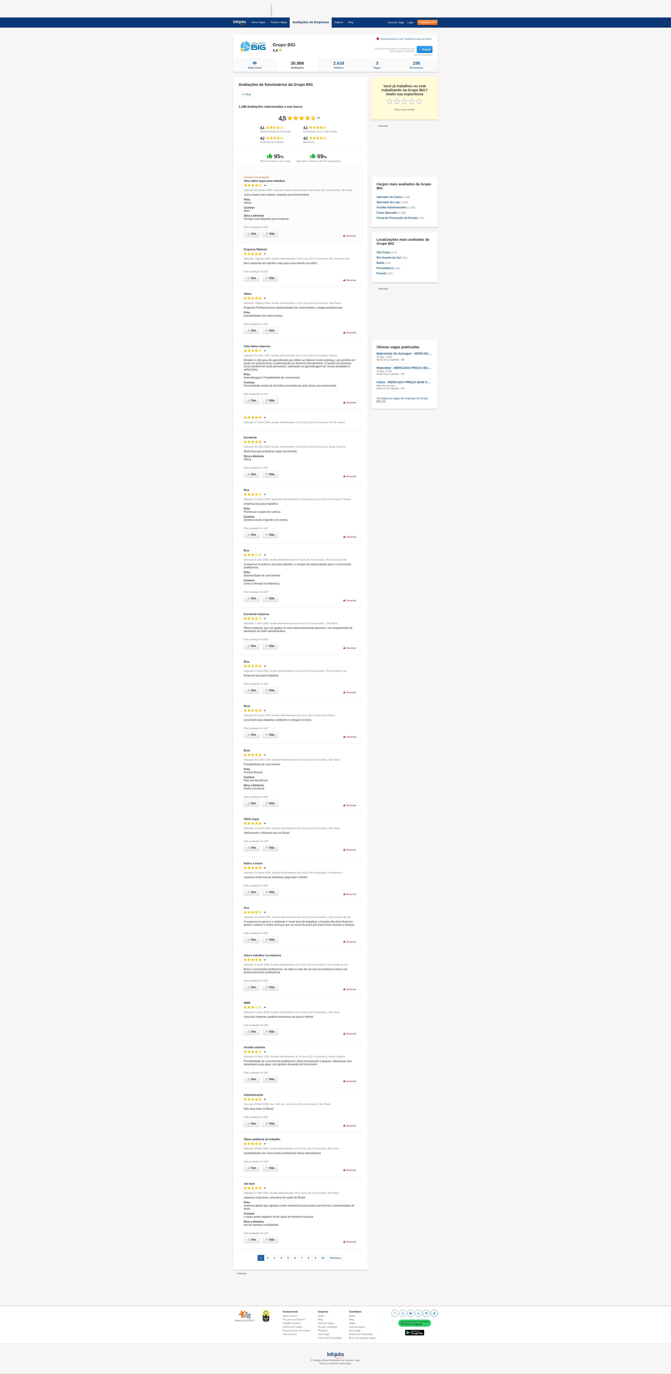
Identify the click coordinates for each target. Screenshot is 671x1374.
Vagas (377, 65)
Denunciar (351, 236)
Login (410, 22)
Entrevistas (416, 65)
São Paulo (383, 252)
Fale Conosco (290, 1334)
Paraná (381, 273)
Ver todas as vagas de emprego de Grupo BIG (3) (402, 400)
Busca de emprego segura (362, 1338)
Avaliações (297, 65)
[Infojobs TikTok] (434, 1313)
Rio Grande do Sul (389, 257)
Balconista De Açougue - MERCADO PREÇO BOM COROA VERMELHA (404, 353)
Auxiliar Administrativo (392, 207)
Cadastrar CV (427, 22)
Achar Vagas (258, 22)
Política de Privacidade (329, 1338)
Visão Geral (254, 67)
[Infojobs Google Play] (414, 1332)
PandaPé (322, 1330)
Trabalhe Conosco (292, 1323)
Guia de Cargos (357, 1327)
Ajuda (321, 1316)
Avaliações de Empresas (310, 22)
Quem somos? (290, 1316)
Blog (350, 22)
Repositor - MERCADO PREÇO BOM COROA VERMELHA (404, 368)
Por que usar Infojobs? (294, 1319)
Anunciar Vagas (326, 1323)
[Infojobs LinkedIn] (418, 1313)
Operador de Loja (388, 202)
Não (272, 233)
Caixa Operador (387, 212)
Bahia (380, 262)
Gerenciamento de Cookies (296, 1330)
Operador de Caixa (389, 196)
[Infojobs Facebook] (394, 1313)
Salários (338, 22)
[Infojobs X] (402, 1313)
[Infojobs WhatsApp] (414, 1323)
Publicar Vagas (279, 22)
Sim (253, 233)
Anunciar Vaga (396, 22)
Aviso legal (323, 1334)
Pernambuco (385, 268)
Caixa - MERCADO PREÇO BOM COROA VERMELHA (404, 382)
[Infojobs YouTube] (410, 1313)
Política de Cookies (292, 1327)
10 (323, 1258)
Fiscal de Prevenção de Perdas (397, 217)
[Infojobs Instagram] (426, 1313)
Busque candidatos (327, 1327)
